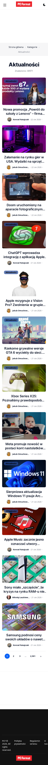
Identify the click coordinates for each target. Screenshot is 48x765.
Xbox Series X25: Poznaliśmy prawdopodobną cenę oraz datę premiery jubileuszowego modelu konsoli (23, 398)
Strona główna (16, 47)
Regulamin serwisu (35, 742)
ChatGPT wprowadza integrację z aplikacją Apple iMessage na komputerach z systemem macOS (24, 255)
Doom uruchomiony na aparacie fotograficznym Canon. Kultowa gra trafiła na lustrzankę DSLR (24, 207)
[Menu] (4, 5)
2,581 (32, 656)
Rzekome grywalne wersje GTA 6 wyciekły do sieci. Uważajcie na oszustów (24, 350)
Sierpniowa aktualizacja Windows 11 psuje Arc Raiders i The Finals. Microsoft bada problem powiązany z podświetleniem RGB (24, 494)
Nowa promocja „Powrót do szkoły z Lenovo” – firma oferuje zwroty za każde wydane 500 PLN (24, 112)
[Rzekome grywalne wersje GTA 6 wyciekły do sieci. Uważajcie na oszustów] (24, 330)
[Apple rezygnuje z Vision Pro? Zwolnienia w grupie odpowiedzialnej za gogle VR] (24, 282)
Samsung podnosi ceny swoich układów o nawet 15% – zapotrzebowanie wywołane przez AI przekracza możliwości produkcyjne (24, 637)
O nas (46, 742)
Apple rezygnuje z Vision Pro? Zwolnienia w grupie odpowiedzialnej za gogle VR (24, 303)
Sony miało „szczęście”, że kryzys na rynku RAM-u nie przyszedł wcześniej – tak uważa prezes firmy (24, 589)
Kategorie (32, 47)
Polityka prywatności (20, 742)
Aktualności (11, 81)
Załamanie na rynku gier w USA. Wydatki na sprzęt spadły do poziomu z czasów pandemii (24, 159)
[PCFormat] (24, 758)
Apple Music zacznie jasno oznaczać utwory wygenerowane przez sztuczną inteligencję (24, 542)
